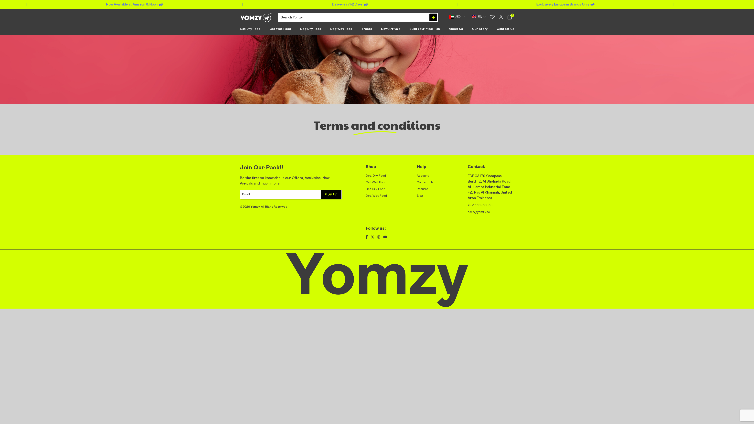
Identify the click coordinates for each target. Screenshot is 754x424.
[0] (509, 18)
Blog (420, 195)
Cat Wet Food (280, 29)
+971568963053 (480, 205)
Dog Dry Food (310, 29)
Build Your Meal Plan (424, 29)
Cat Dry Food (250, 29)
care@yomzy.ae (479, 212)
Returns (422, 189)
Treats (366, 29)
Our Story (480, 29)
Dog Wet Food (341, 29)
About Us (456, 29)
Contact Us (505, 29)
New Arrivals (390, 29)
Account (423, 175)
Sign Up (331, 194)
